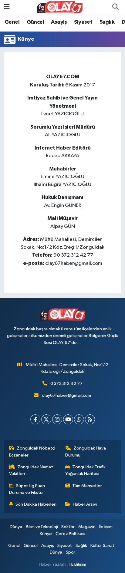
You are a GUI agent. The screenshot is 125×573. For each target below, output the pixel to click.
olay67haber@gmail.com (66, 395)
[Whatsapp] (79, 419)
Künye (46, 533)
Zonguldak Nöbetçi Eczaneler (32, 451)
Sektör (68, 526)
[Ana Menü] (7, 7)
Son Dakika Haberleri (35, 504)
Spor (70, 552)
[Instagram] (57, 419)
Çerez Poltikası (70, 533)
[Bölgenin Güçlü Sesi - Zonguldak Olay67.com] (60, 7)
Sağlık (107, 22)
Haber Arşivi (85, 504)
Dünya (16, 526)
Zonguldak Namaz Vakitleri (31, 470)
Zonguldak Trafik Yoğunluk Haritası (85, 470)
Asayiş (59, 22)
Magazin (87, 526)
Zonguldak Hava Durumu (85, 451)
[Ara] (115, 7)
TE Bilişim (77, 564)
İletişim (106, 526)
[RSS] (90, 419)
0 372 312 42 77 (66, 383)
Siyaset (83, 22)
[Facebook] (35, 419)
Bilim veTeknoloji (42, 526)
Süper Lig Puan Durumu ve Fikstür (27, 489)
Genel (12, 22)
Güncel (35, 22)
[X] (46, 419)
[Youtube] (68, 419)
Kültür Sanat (102, 545)
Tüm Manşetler (87, 486)
